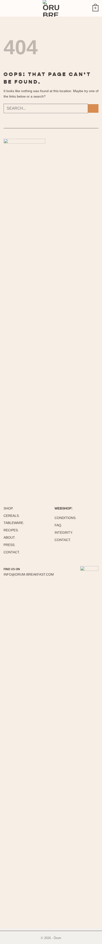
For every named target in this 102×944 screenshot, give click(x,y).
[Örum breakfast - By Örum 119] (51, 8)
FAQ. (58, 525)
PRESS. (9, 545)
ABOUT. (9, 537)
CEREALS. (12, 516)
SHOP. (8, 508)
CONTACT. (12, 552)
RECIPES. (11, 530)
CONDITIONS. (65, 518)
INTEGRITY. (64, 532)
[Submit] (93, 108)
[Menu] (8, 8)
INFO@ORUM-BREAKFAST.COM (29, 574)
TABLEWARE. (14, 523)
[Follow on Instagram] (25, 569)
